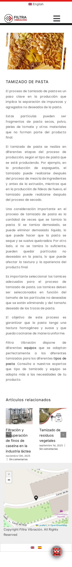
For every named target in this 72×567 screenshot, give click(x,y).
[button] (9, 435)
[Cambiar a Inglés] (32, 547)
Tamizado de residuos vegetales (49, 435)
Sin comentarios (18, 459)
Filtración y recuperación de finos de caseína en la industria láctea (18, 440)
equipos (30, 348)
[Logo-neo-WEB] (16, 15)
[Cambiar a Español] (39, 547)
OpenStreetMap (58, 525)
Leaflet (42, 525)
